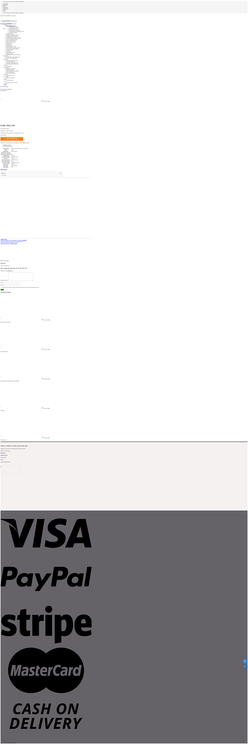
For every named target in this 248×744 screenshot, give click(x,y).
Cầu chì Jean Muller (10, 77)
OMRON (7, 20)
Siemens (5, 65)
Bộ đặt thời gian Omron (11, 46)
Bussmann (6, 74)
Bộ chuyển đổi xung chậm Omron (13, 47)
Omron (5, 24)
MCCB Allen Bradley (10, 73)
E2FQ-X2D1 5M (4, 351)
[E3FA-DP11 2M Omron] (12, 316)
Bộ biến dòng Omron (10, 52)
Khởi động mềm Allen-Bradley (12, 70)
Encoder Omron (9, 43)
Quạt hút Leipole (9, 80)
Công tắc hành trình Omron (12, 39)
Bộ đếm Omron (9, 45)
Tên (2, 282)
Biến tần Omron (9, 53)
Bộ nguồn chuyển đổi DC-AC (12, 63)
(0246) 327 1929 (4, 455)
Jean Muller (6, 76)
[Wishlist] (1, 99)
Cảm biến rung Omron (13, 29)
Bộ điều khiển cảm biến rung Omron (13, 38)
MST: (2, 450)
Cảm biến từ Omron (13, 32)
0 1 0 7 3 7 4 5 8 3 (6, 450)
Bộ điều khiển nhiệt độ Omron (12, 34)
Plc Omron (8, 51)
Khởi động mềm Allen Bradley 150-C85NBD (10, 381)
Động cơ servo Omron (10, 41)
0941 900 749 (3, 457)
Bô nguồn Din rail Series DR (12, 62)
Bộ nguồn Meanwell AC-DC (12, 60)
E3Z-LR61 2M (4, 439)
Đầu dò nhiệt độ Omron (11, 40)
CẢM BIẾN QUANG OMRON (19, 142)
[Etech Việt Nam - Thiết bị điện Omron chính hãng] (8, 15)
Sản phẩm (5, 4)
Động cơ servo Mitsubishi (11, 58)
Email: (2, 459)
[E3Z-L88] (12, 404)
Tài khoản (5, 7)
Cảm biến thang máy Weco (11, 82)
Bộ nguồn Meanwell (10, 61)
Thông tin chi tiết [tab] (7, 145)
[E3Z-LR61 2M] (12, 434)
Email (2, 284)
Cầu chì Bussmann (10, 75)
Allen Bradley (6, 67)
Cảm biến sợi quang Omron (14, 30)
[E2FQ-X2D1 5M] (12, 345)
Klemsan (5, 83)
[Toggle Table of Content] (59, 173)
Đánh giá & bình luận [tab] (8, 146)
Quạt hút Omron (9, 50)
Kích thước (4, 175)
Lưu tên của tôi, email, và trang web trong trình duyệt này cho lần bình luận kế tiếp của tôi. (20, 287)
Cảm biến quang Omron (14, 27)
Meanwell (6, 59)
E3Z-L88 (2, 410)
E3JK (28, 142)
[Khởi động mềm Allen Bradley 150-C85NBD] (12, 375)
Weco (5, 81)
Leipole (5, 79)
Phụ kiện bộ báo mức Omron (12, 48)
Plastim (5, 84)
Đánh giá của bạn (4, 270)
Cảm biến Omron (13, 20)
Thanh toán (5, 8)
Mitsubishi (6, 55)
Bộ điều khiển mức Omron (11, 36)
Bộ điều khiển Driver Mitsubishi (12, 56)
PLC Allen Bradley (10, 72)
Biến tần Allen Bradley (11, 68)
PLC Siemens (9, 66)
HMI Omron (8, 44)
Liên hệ (5, 9)
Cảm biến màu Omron (13, 26)
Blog (4, 6)
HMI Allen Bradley (10, 69)
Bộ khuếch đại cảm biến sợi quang (13, 54)
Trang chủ (5, 3)
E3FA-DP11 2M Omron (5, 322)
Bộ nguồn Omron (9, 33)
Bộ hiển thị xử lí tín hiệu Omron (12, 37)
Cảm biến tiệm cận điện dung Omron (16, 31)
